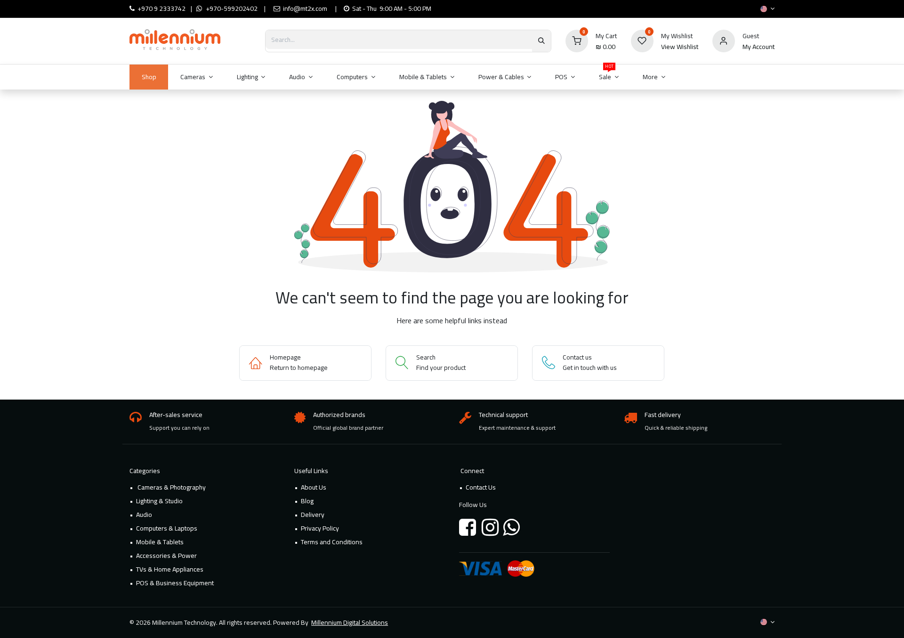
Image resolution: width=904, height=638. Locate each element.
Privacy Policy (320, 528)
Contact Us (481, 487)
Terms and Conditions (332, 542)
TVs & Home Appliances (169, 569)
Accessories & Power (166, 555)
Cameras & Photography (171, 487)
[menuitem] (148, 77)
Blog (307, 501)
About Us (313, 487)
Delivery (312, 514)
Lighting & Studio (159, 501)
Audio (144, 514)
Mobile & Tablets (160, 542)
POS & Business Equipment (175, 583)
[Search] (541, 41)
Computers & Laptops (166, 528)
